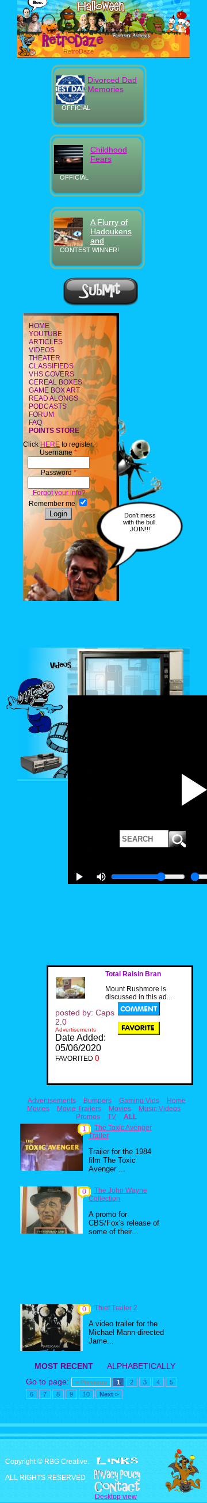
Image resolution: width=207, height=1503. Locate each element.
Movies (120, 1109)
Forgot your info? (58, 493)
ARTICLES (46, 342)
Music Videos (160, 1109)
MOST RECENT (63, 1366)
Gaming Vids (139, 1101)
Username (58, 452)
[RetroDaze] (62, 45)
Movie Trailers (79, 1109)
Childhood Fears (108, 154)
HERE (50, 444)
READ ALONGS (53, 398)
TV (112, 1117)
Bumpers (97, 1101)
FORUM (41, 414)
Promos (88, 1117)
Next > (108, 1394)
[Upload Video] (100, 304)
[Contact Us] (103, 1487)
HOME (39, 326)
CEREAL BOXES (55, 382)
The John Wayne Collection (118, 1194)
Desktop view (116, 1497)
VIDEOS (42, 350)
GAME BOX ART (54, 390)
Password (58, 473)
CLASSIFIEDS (51, 366)
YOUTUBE (45, 334)
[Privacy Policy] (103, 1475)
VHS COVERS (51, 374)
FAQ (35, 422)
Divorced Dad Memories (112, 84)
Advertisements (52, 1101)
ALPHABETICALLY (141, 1366)
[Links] (117, 1461)
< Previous (91, 1382)
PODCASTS (48, 406)
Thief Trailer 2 (115, 1308)
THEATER (44, 358)
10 (86, 1394)
